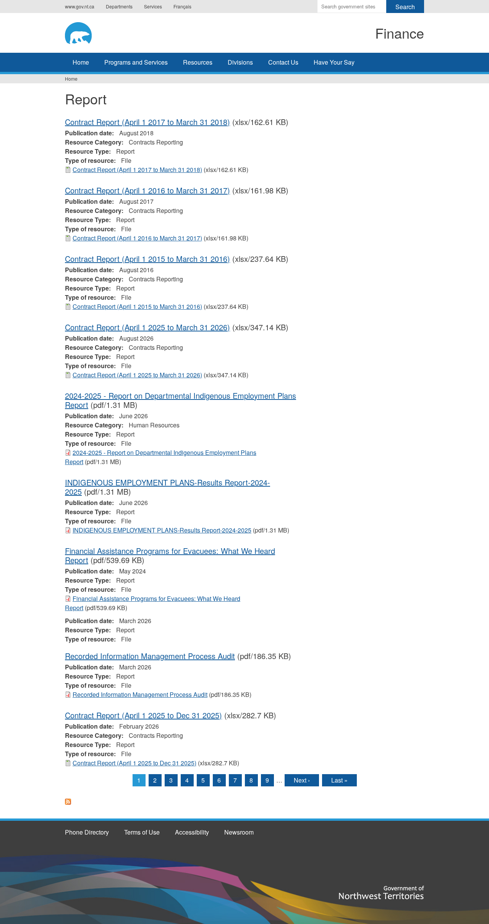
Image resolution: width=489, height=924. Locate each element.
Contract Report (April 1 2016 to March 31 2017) (147, 190)
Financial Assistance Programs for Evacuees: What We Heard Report (170, 555)
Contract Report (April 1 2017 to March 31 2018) (147, 121)
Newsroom (239, 832)
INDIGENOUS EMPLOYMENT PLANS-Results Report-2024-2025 (167, 487)
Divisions (240, 62)
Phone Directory (87, 832)
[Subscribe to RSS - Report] (68, 806)
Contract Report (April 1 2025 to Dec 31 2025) (143, 715)
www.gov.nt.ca (79, 6)
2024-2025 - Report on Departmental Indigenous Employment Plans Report (180, 400)
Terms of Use (142, 832)
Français (182, 6)
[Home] (128, 31)
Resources (197, 62)
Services (153, 6)
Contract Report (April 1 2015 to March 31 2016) (147, 258)
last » (339, 780)
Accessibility (192, 832)
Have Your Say (334, 62)
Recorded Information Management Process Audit (150, 655)
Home (81, 62)
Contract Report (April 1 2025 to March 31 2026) (147, 327)
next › (302, 780)
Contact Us (283, 62)
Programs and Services (136, 62)
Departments (119, 6)
